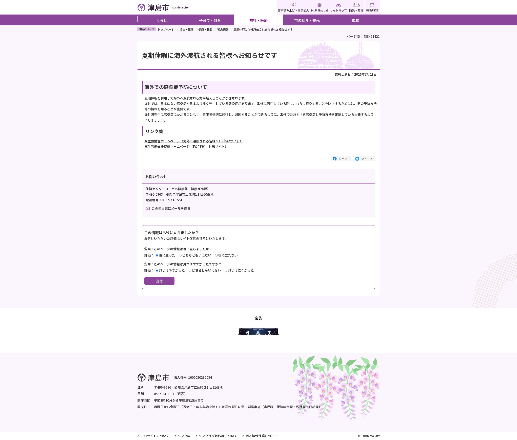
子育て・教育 (210, 20)
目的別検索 (372, 10)
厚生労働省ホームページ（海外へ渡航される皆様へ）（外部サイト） (193, 141)
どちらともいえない (196, 255)
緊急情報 (223, 29)
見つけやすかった (172, 270)
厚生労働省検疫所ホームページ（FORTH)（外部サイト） (186, 146)
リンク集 (184, 435)
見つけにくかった (241, 270)
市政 (355, 20)
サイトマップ (338, 10)
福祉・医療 (258, 20)
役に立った (167, 255)
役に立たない (228, 255)
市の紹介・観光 (307, 20)
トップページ (166, 29)
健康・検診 (205, 29)
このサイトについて (154, 435)
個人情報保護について (261, 435)
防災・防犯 (356, 10)
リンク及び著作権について (218, 435)
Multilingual (319, 10)
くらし (161, 20)
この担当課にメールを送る (171, 208)
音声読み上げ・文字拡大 (293, 10)
